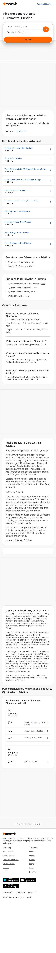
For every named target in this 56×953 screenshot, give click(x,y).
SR (6, 870)
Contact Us (32, 892)
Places (32, 856)
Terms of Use (8, 892)
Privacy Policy (21, 892)
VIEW (31, 262)
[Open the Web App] (10, 886)
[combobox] (28, 27)
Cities (31, 868)
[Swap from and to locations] (46, 29)
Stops (31, 864)
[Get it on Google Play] (10, 880)
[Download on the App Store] (27, 880)
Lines (31, 852)
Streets (32, 860)
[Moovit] (10, 4)
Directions (33, 872)
